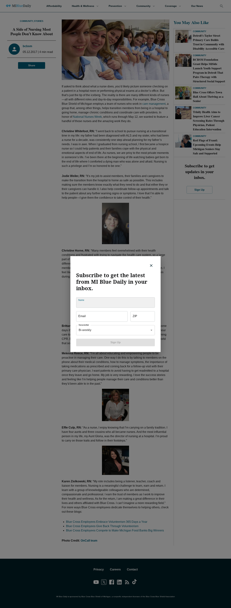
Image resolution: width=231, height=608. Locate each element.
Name (81, 300)
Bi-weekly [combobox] (85, 330)
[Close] (151, 265)
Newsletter (84, 325)
